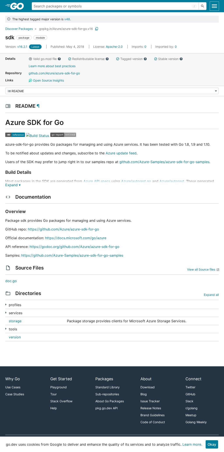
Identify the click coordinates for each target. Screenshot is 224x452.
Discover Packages (19, 29)
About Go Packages (109, 401)
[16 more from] (6, 328)
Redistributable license (88, 59)
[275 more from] (6, 304)
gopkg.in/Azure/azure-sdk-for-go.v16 (66, 29)
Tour (53, 394)
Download (147, 387)
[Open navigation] (214, 6)
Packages (104, 379)
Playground (58, 387)
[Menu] (112, 91)
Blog (143, 394)
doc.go (11, 281)
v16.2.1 (16, 46)
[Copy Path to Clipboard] (97, 29)
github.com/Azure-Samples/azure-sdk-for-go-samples (164, 162)
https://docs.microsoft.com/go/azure (75, 238)
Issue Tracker (150, 401)
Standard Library (107, 387)
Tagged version (131, 59)
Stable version (168, 59)
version (15, 337)
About (146, 379)
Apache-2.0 (114, 46)
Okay (212, 444)
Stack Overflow (61, 401)
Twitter (190, 387)
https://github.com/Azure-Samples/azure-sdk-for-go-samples (72, 255)
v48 (67, 19)
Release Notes (150, 408)
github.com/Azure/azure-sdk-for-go (54, 73)
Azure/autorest (171, 181)
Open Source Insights (48, 80)
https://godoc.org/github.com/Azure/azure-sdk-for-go (74, 246)
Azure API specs (96, 181)
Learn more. (192, 444)
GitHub (190, 394)
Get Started (61, 379)
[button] (30, 59)
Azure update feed (121, 153)
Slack (189, 401)
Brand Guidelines (152, 415)
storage (15, 321)
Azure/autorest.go (136, 181)
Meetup (191, 415)
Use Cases (12, 387)
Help (53, 408)
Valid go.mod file (45, 59)
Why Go (12, 379)
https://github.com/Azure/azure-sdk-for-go (63, 229)
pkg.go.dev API (106, 408)
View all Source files (201, 269)
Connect (193, 379)
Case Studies (14, 394)
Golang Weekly (196, 422)
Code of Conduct (152, 422)
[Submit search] (202, 6)
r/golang (192, 408)
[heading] (18, 6)
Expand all (211, 295)
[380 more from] (6, 312)
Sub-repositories (107, 394)
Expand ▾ (13, 185)
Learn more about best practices (52, 66)
